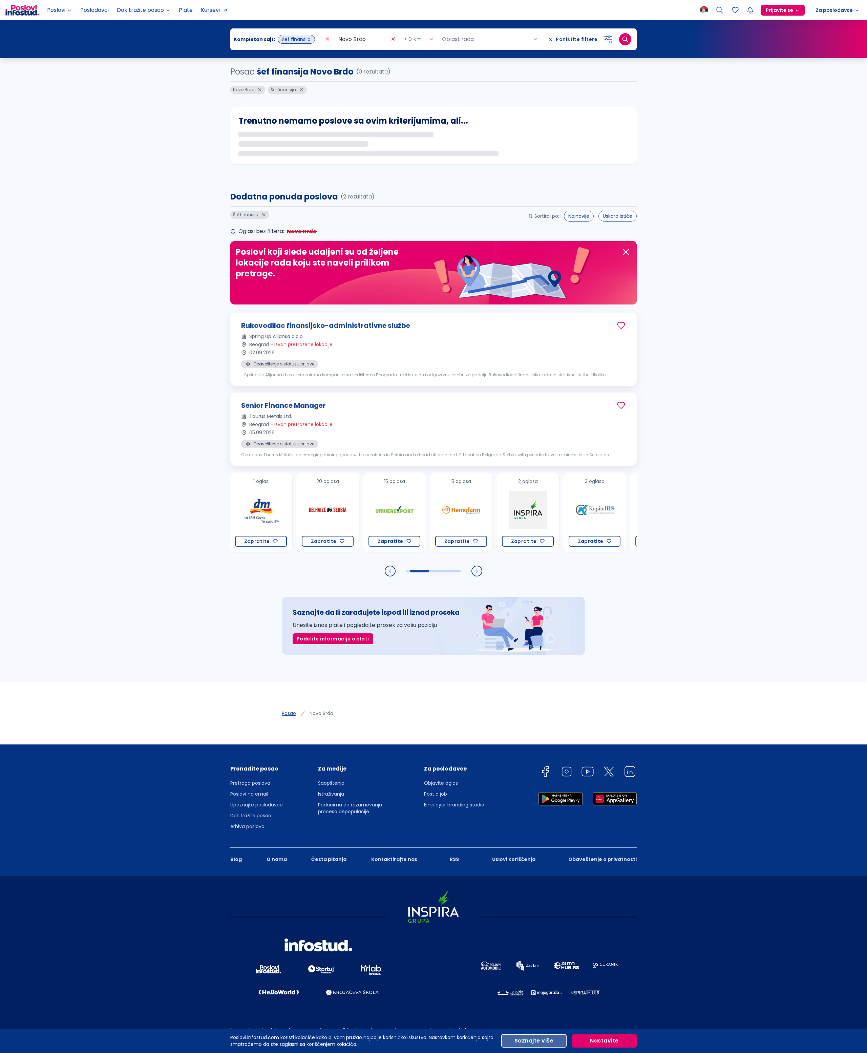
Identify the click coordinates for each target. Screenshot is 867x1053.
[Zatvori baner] (625, 252)
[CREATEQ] (635, 512)
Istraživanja (331, 794)
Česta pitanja (328, 859)
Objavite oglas (441, 783)
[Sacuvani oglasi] (735, 10)
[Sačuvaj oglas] (621, 325)
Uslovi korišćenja (513, 859)
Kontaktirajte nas (394, 859)
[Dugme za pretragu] (625, 39)
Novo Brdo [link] (321, 713)
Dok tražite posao (250, 815)
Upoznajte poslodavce (256, 804)
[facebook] (545, 773)
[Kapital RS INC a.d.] (568, 512)
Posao (289, 713)
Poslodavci (94, 10)
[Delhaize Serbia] (302, 512)
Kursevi (210, 10)
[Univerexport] (368, 512)
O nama (277, 859)
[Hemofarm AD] (435, 512)
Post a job (435, 794)
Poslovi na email (249, 794)
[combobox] (278, 39)
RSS (454, 859)
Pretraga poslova (250, 783)
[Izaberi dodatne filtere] (608, 39)
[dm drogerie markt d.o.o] (235, 512)
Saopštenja (331, 783)
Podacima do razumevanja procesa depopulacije (350, 808)
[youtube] (587, 773)
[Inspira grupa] (502, 512)
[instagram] (566, 773)
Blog (236, 859)
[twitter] (609, 773)
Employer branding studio (454, 804)
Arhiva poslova (247, 826)
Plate (186, 10)
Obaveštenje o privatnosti (602, 859)
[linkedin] (630, 773)
